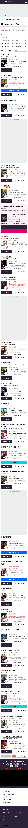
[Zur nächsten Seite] (19, 756)
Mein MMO (17, 820)
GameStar (16, 816)
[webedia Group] (14, 825)
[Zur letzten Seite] (24, 756)
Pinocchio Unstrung (14, 768)
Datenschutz (6, 812)
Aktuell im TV (17, 19)
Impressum (6, 809)
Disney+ (6, 30)
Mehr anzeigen (17, 66)
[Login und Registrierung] (22, 2)
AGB (15, 809)
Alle (2, 19)
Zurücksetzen (22, 35)
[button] (20, 70)
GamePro (5, 820)
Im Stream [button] (6, 70)
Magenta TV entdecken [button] (13, 231)
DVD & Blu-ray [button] (7, 441)
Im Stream (9, 19)
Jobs (4, 816)
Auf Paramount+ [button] (13, 90)
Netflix (10, 30)
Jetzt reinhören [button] (14, 227)
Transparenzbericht (19, 812)
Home (2, 15)
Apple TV (15, 30)
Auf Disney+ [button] (13, 462)
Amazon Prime (21, 30)
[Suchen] (19, 2)
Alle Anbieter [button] (6, 95)
